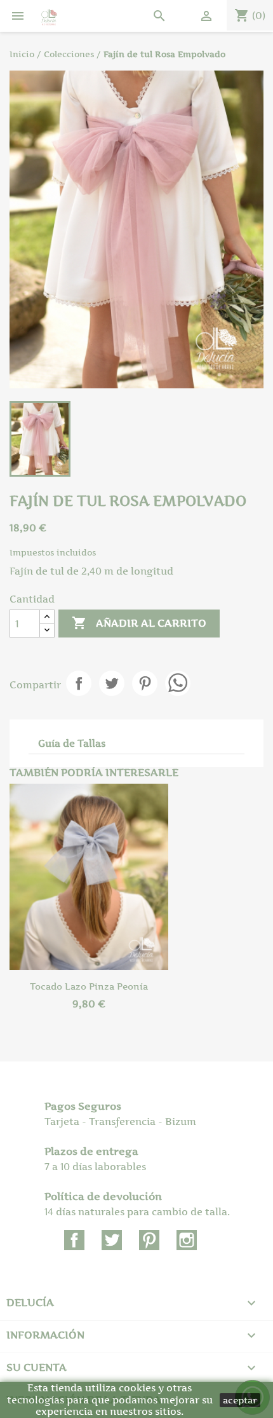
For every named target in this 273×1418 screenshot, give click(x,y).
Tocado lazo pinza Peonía (89, 986)
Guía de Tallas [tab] (71, 743)
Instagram (186, 1240)
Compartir (78, 683)
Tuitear (111, 683)
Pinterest (144, 683)
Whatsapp (177, 683)
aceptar (240, 1399)
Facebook (74, 1240)
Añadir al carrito (139, 623)
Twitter (112, 1240)
